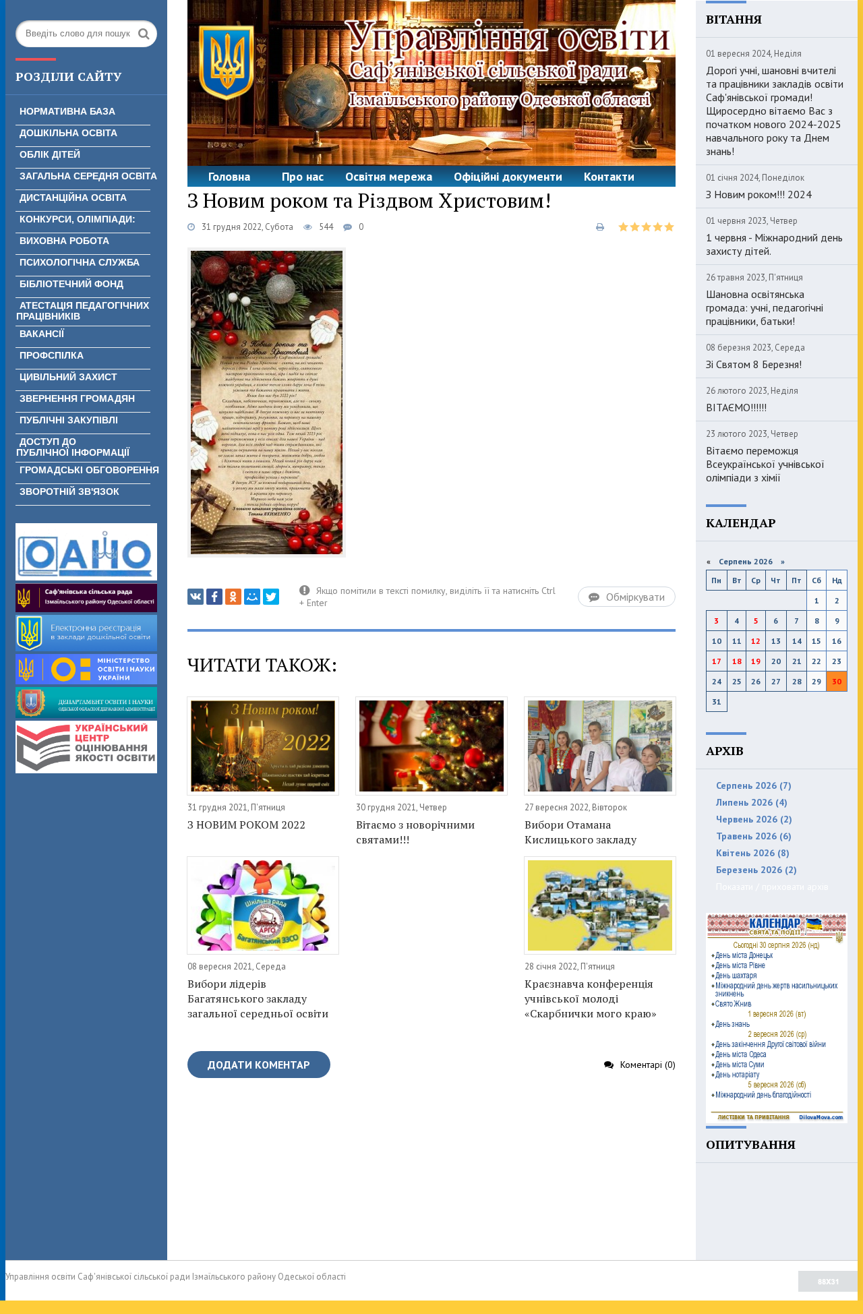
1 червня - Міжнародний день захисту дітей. (774, 244)
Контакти (609, 176)
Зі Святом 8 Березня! (754, 364)
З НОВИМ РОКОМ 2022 (246, 824)
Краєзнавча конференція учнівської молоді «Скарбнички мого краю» (591, 998)
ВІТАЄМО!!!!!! (736, 407)
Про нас (303, 176)
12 (756, 641)
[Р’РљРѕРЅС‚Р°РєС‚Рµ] (195, 597)
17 (716, 661)
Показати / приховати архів (772, 886)
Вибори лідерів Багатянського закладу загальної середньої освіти (257, 998)
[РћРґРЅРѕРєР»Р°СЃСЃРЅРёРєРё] (233, 597)
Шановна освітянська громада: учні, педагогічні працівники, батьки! (764, 307)
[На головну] (431, 83)
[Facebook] (214, 597)
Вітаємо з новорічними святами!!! (415, 832)
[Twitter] (271, 597)
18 (737, 661)
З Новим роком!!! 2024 (759, 194)
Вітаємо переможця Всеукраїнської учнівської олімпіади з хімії (765, 464)
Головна (229, 176)
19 (756, 661)
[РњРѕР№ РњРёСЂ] (252, 597)
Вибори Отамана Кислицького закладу (580, 832)
